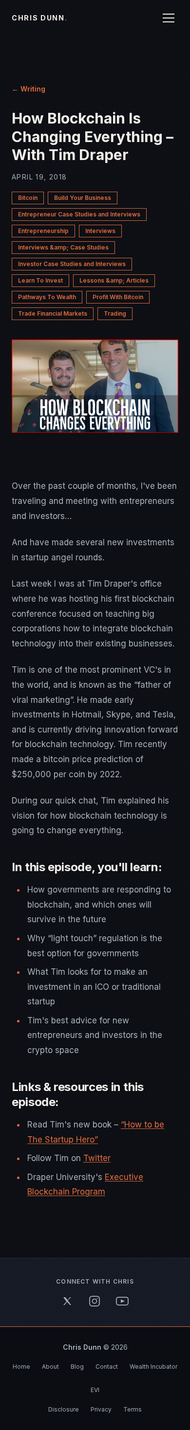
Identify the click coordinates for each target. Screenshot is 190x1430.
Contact (106, 1366)
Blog (77, 1366)
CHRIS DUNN (40, 18)
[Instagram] (94, 1301)
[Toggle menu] (168, 18)
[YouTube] (122, 1301)
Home (21, 1366)
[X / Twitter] (67, 1301)
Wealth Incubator (153, 1366)
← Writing (28, 89)
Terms (132, 1409)
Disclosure (63, 1409)
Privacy (101, 1409)
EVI (95, 1390)
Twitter (97, 1158)
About (50, 1366)
